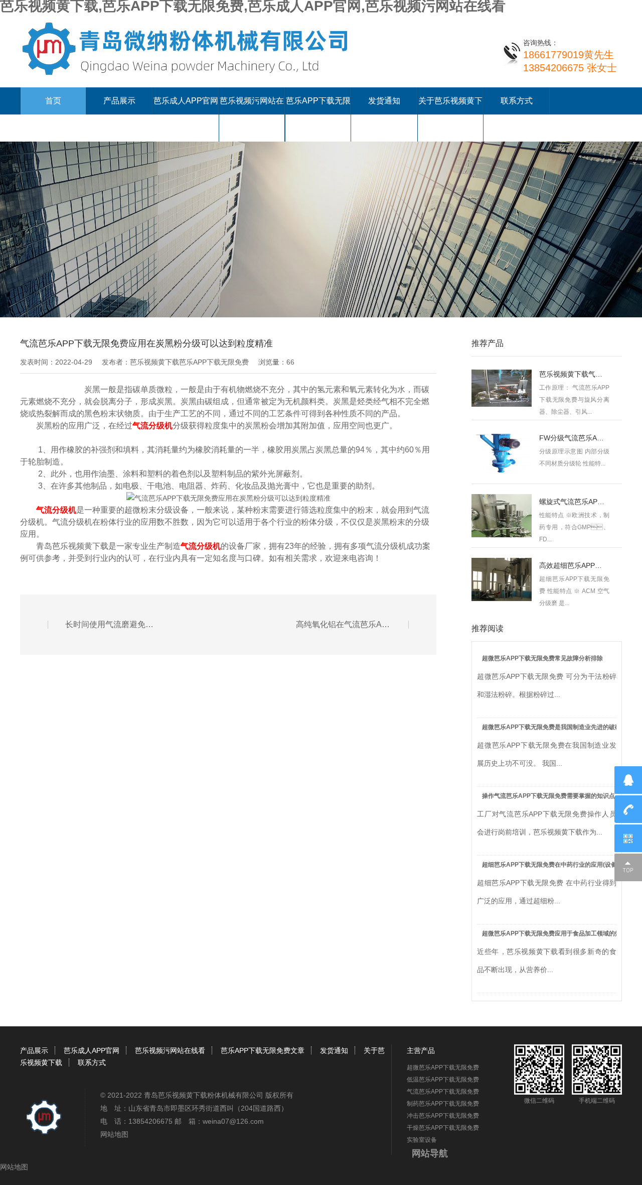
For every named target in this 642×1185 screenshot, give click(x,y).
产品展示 (119, 100)
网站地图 (114, 1134)
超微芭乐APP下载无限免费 (443, 1067)
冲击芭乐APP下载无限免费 (443, 1115)
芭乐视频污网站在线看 (170, 1050)
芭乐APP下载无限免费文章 (262, 1050)
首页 (53, 100)
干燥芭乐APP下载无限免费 (443, 1127)
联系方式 (517, 100)
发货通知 (384, 100)
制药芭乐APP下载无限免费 (443, 1103)
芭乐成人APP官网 (185, 100)
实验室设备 (422, 1139)
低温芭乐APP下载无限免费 (443, 1079)
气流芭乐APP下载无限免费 (443, 1091)
